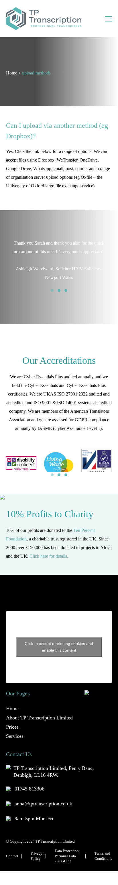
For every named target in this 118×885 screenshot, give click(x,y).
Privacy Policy (36, 856)
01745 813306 (29, 789)
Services (14, 736)
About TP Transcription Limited (39, 718)
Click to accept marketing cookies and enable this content (59, 646)
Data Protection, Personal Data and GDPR (67, 856)
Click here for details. (49, 556)
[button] (52, 290)
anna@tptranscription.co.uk (43, 804)
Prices (12, 727)
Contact (12, 856)
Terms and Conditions (103, 856)
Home (11, 72)
